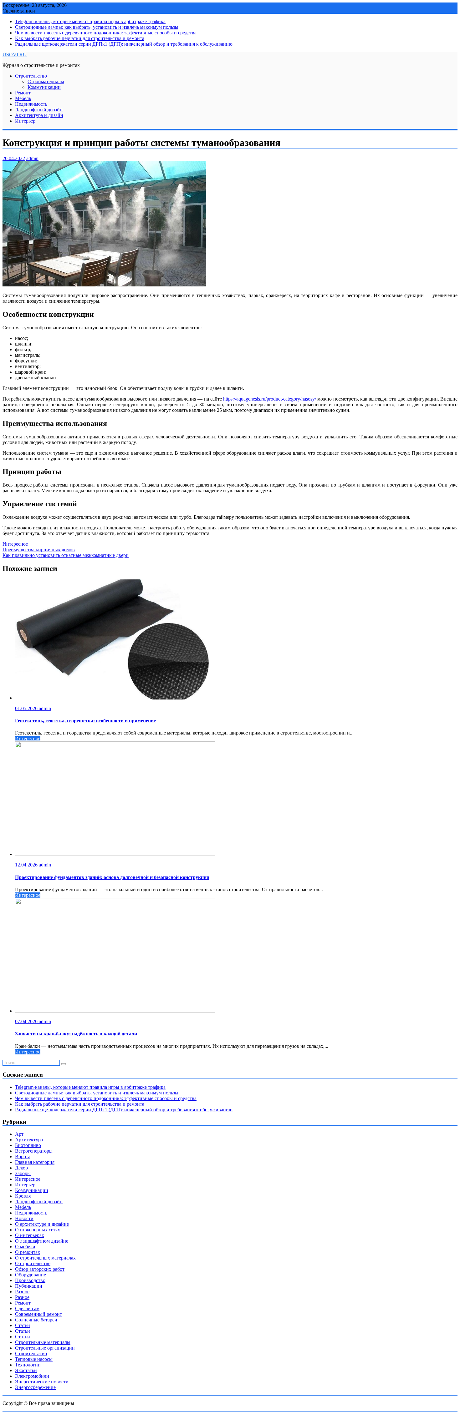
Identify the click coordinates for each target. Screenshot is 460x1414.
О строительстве (32, 1263)
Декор (21, 1167)
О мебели (25, 1246)
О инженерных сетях (37, 1229)
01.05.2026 (27, 708)
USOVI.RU (15, 54)
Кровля (23, 1196)
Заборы (23, 1173)
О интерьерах (29, 1235)
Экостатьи (26, 1370)
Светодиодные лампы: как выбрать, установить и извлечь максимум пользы (96, 27)
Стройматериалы (46, 81)
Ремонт (23, 92)
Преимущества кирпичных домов (39, 549)
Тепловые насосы (34, 1359)
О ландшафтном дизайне (41, 1241)
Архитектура (29, 1139)
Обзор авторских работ (39, 1269)
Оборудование (30, 1274)
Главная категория (34, 1162)
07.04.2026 (27, 1021)
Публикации (28, 1286)
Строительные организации (45, 1348)
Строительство (31, 75)
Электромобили (32, 1376)
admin (32, 158)
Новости (24, 1218)
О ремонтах (27, 1252)
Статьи (22, 1325)
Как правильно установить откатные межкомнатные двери (66, 555)
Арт (19, 1134)
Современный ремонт (38, 1314)
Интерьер (25, 121)
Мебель (23, 98)
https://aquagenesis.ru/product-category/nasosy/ (269, 398)
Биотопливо (28, 1145)
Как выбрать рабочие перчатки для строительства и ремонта (79, 38)
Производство (30, 1280)
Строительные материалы (42, 1342)
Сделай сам (27, 1308)
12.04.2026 (27, 864)
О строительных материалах (45, 1257)
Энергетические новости (42, 1381)
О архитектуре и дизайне (42, 1224)
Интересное (15, 544)
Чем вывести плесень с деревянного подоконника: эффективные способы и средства (106, 32)
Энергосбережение (35, 1387)
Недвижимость (31, 104)
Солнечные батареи (36, 1319)
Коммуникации (44, 87)
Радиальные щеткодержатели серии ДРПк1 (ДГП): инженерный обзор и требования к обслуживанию (124, 44)
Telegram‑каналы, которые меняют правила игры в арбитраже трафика (90, 21)
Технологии (28, 1364)
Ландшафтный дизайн (39, 109)
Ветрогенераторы (34, 1151)
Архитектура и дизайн (39, 115)
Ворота (22, 1156)
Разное (22, 1291)
